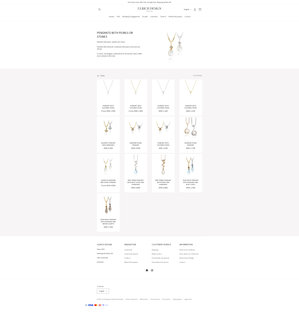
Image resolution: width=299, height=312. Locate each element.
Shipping (155, 250)
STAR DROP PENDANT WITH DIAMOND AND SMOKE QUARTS (108, 221)
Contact (182, 262)
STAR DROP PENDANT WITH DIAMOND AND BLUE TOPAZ (191, 182)
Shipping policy (177, 299)
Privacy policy (166, 299)
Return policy (157, 254)
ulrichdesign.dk (106, 299)
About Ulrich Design (186, 258)
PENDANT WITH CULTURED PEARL (108, 107)
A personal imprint (131, 254)
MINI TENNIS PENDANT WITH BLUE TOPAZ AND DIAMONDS (135, 182)
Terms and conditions (187, 250)
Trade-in (127, 258)
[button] (99, 9)
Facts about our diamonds (189, 254)
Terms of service (155, 299)
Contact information (132, 299)
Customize (128, 250)
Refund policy (144, 299)
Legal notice (188, 299)
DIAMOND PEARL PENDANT (136, 144)
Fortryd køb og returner (160, 258)
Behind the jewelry (131, 262)
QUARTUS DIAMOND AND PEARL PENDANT (108, 181)
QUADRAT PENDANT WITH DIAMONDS (108, 144)
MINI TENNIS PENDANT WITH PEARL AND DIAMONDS (163, 182)
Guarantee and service (160, 262)
